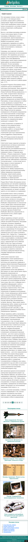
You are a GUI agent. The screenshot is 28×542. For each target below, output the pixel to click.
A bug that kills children (9, 525)
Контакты (20, 6)
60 (10, 402)
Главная (6, 6)
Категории (13, 6)
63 (17, 402)
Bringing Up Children (8, 529)
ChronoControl (7, 532)
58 (5, 402)
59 (8, 402)
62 (15, 402)
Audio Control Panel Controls (11, 527)
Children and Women (9, 530)
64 (19, 402)
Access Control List (8, 526)
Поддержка (14, 539)
